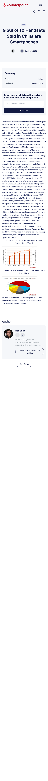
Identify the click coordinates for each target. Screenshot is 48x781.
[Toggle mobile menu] (43, 11)
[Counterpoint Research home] (10, 5)
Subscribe (24, 110)
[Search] (39, 11)
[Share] (34, 11)
